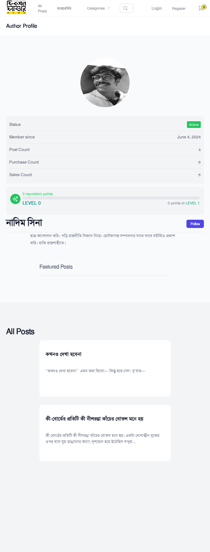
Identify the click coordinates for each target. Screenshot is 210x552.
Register (179, 8)
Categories (96, 8)
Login (157, 8)
